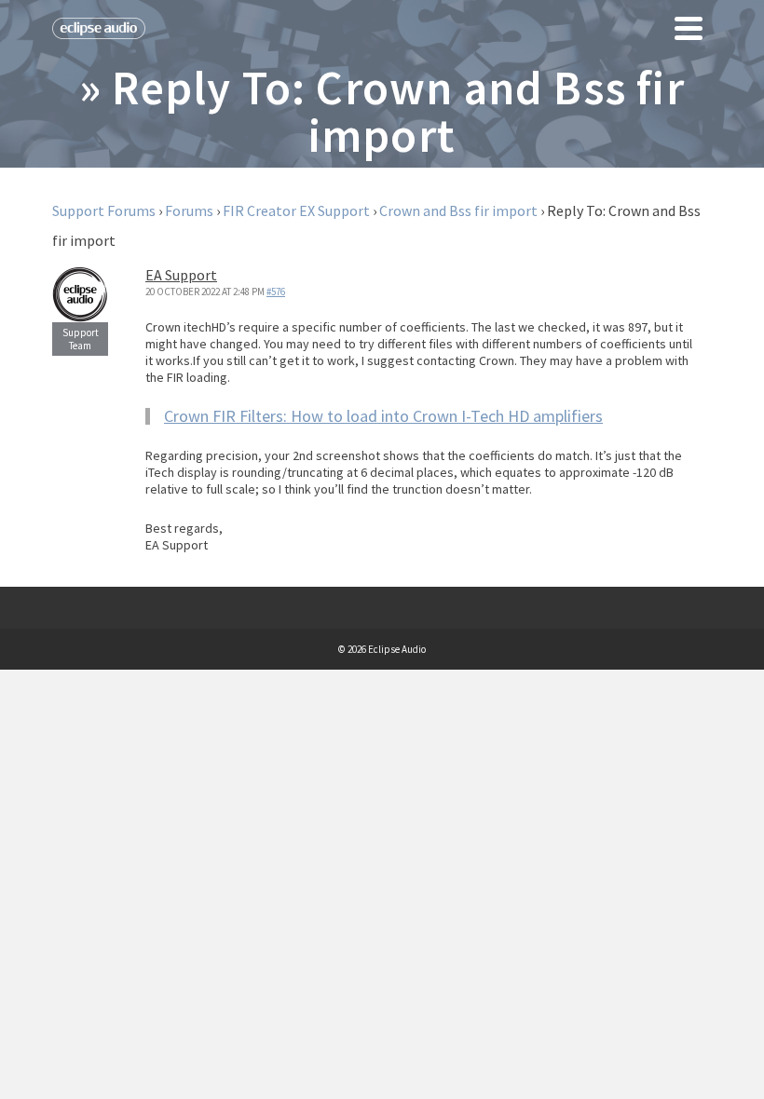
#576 (275, 291)
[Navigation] (688, 28)
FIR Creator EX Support (296, 210)
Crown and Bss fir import (458, 210)
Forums (189, 210)
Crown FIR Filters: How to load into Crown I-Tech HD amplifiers (383, 416)
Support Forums (104, 210)
